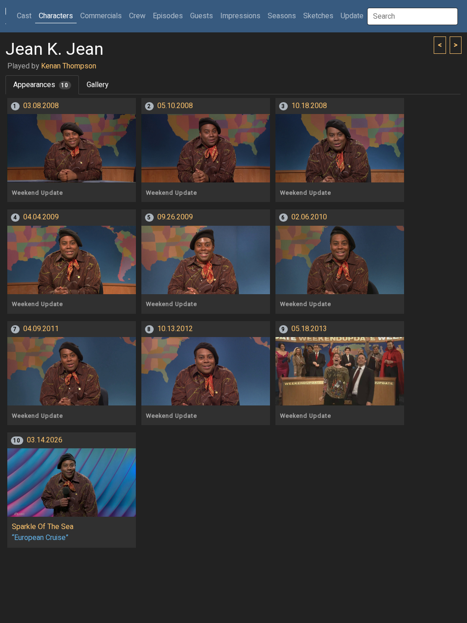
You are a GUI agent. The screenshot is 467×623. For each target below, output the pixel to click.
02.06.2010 (309, 217)
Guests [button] (201, 15)
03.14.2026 (44, 440)
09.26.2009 (175, 217)
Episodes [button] (168, 15)
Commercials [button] (101, 15)
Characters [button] (56, 15)
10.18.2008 (309, 105)
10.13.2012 (175, 328)
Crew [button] (137, 15)
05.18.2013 (309, 328)
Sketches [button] (318, 15)
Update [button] (352, 15)
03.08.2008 (41, 105)
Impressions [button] (240, 15)
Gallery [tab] (98, 84)
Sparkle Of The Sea (42, 526)
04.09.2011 (41, 328)
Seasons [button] (282, 15)
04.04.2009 (41, 217)
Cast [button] (26, 15)
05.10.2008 (175, 105)
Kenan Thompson (68, 66)
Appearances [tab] (40, 84)
